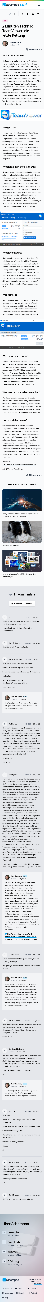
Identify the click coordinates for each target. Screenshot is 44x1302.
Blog (6, 1297)
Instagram (9, 1293)
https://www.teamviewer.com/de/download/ (19, 464)
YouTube (21, 1288)
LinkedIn (21, 1293)
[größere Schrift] (14, 13)
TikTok (33, 1288)
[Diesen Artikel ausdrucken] (38, 13)
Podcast (34, 1293)
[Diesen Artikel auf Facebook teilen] (27, 13)
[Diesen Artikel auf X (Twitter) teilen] (22, 13)
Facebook (8, 1288)
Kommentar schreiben (23, 603)
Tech (5, 21)
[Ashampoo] (11, 1281)
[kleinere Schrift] (5, 13)
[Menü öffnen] (39, 4)
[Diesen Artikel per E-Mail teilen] (33, 13)
